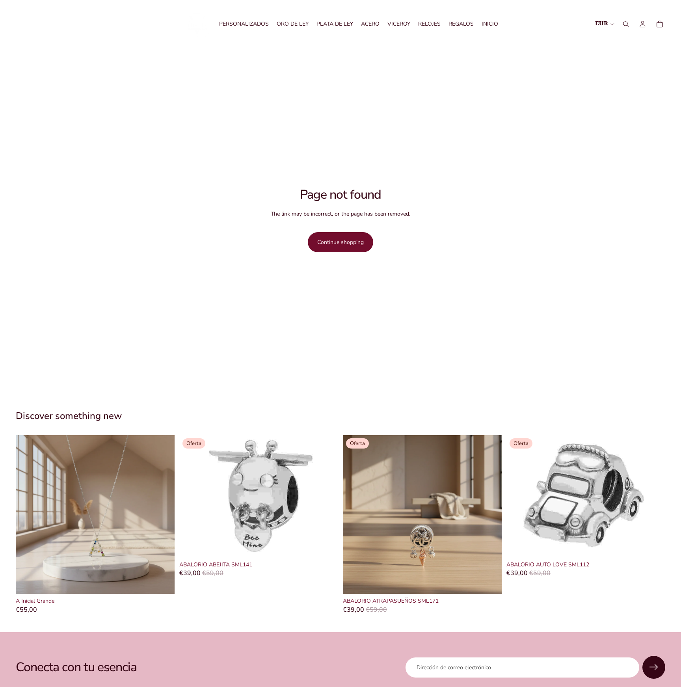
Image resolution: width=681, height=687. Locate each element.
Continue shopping (340, 242)
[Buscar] (625, 24)
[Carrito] (659, 24)
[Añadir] (162, 582)
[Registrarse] (653, 667)
